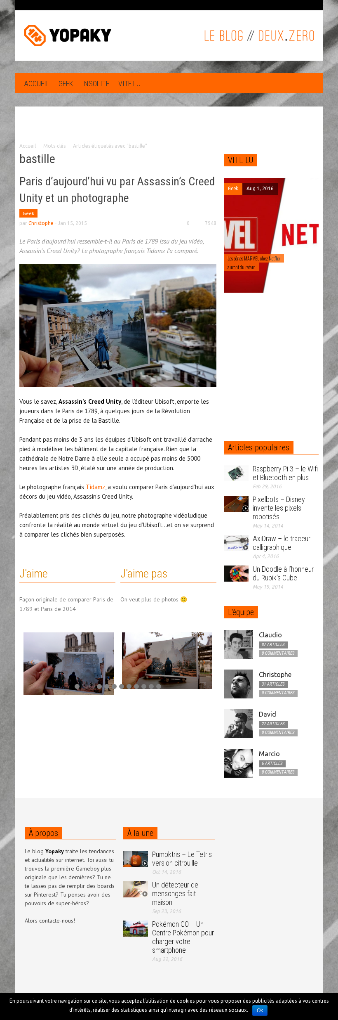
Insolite (95, 83)
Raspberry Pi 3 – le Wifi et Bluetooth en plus (285, 473)
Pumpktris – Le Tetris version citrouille (182, 858)
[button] (310, 83)
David (267, 714)
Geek (66, 83)
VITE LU (240, 160)
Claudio (270, 635)
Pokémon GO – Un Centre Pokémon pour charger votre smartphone (183, 937)
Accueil (36, 83)
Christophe (41, 223)
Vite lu (129, 83)
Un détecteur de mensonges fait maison (175, 893)
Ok (260, 1010)
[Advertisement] (169, 130)
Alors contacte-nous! (50, 920)
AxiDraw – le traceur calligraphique (281, 542)
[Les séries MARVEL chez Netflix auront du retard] (248, 235)
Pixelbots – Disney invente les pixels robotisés (279, 508)
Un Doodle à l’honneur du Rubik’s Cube (283, 573)
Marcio (269, 753)
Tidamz (95, 487)
